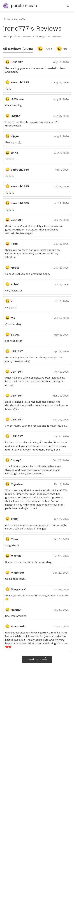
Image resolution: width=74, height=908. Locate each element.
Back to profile (16, 19)
